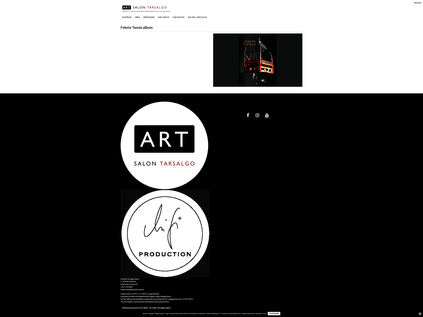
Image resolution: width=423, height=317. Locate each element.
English (417, 3)
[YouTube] (267, 115)
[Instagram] (257, 115)
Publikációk (179, 17)
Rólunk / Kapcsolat (197, 17)
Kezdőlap (127, 17)
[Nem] (420, 313)
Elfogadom (274, 313)
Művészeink (149, 17)
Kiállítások (163, 17)
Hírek (137, 17)
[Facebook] (248, 115)
